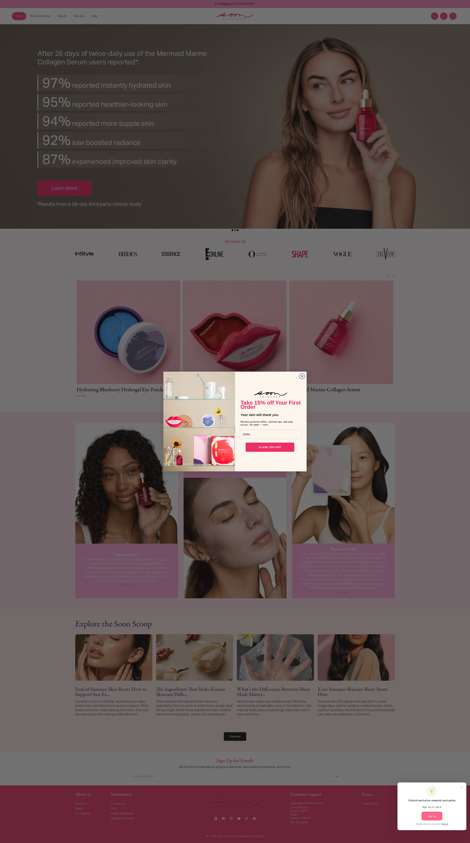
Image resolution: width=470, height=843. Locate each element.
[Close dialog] (302, 376)
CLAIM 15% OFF (270, 447)
